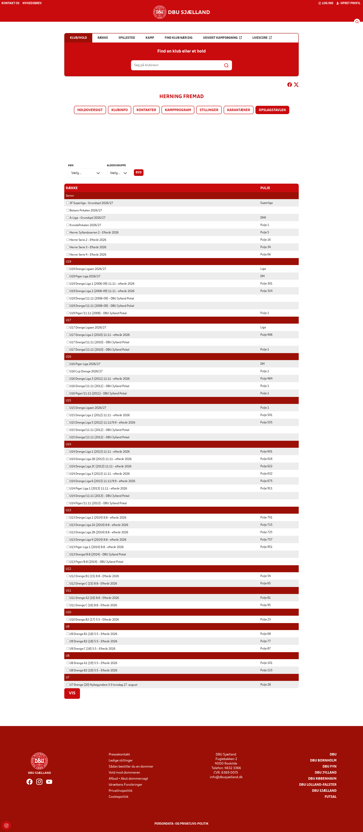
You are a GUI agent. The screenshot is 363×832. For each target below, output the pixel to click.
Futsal (331, 797)
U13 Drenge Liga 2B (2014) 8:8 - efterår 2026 (99, 532)
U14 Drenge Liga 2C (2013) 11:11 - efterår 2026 (100, 466)
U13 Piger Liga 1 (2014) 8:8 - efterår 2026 (97, 547)
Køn (71, 165)
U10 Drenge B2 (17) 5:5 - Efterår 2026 (94, 620)
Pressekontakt (119, 754)
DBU (333, 754)
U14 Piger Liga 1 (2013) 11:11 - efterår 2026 (98, 488)
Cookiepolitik (118, 797)
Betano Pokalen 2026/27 (86, 210)
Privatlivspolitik (120, 791)
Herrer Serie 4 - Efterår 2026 (88, 255)
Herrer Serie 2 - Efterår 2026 (88, 240)
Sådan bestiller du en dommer (131, 766)
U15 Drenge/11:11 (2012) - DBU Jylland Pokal (99, 430)
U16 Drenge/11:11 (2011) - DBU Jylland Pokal (99, 386)
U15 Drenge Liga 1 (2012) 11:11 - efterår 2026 (100, 415)
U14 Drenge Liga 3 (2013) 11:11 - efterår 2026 (100, 474)
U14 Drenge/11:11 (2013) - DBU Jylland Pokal (99, 496)
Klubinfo (119, 110)
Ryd (139, 172)
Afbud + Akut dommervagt (128, 778)
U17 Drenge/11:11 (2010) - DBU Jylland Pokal (99, 342)
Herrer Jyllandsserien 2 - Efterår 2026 (94, 232)
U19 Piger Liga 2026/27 (85, 276)
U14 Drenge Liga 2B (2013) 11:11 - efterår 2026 (101, 459)
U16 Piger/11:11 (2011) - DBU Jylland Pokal (98, 393)
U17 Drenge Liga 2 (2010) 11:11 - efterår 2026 (100, 335)
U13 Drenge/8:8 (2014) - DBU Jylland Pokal (98, 554)
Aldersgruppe (116, 165)
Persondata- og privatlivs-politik (181, 824)
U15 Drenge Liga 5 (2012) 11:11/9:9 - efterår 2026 (102, 422)
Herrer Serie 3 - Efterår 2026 (88, 247)
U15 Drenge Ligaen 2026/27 (88, 408)
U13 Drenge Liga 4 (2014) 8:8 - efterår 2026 (98, 540)
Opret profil (350, 3)
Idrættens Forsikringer (125, 784)
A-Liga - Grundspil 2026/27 (87, 218)
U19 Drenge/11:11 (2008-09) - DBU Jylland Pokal (102, 298)
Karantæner (238, 110)
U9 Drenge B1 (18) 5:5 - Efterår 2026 (93, 634)
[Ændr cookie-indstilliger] (6, 825)
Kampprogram (178, 110)
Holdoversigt (90, 110)
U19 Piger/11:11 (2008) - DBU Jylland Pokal (98, 313)
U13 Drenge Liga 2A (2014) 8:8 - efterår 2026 (99, 525)
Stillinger (209, 110)
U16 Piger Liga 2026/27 (85, 364)
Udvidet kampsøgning (220, 38)
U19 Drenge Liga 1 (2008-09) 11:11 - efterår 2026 (102, 284)
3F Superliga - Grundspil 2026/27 (91, 203)
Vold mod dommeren (124, 772)
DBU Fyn (330, 766)
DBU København (322, 778)
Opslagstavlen (272, 110)
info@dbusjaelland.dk (226, 777)
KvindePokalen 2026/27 (85, 225)
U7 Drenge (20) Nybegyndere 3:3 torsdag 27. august (103, 685)
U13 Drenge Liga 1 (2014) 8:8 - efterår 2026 (98, 518)
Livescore (260, 38)
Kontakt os (10, 3)
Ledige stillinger (121, 760)
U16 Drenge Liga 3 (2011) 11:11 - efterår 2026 (100, 379)
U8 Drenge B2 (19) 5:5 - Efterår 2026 (93, 670)
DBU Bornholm (323, 760)
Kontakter (146, 110)
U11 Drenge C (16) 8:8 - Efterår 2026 (93, 605)
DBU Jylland (326, 772)
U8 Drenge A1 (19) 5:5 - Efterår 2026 (93, 663)
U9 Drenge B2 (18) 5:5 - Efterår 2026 (93, 641)
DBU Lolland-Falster (318, 784)
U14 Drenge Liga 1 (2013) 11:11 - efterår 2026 (100, 452)
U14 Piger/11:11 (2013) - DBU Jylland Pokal (98, 503)
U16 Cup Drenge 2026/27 (86, 371)
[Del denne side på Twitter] (296, 85)
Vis (72, 693)
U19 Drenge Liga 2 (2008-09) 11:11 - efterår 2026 (102, 291)
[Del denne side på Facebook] (289, 85)
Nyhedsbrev (32, 3)
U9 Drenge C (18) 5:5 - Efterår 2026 (92, 649)
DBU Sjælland (324, 791)
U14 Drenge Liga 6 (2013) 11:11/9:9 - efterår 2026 (102, 481)
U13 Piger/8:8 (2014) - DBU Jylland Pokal (96, 562)
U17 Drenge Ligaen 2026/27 (88, 327)
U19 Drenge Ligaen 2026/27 (88, 269)
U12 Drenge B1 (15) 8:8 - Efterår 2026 (94, 576)
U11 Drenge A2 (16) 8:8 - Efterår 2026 (94, 598)
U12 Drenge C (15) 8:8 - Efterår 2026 (93, 583)
